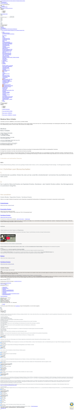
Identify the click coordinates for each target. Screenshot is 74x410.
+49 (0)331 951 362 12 (17, 281)
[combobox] (5, 17)
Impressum (4, 289)
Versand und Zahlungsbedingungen (8, 290)
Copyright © (4, 292)
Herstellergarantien (5, 288)
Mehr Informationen (34, 406)
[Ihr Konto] (1, 23)
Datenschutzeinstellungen (20, 407)
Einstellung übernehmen (12, 407)
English (4, 12)
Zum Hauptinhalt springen (4, 0)
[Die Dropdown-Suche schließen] (13, 17)
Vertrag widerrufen (3, 283)
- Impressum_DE (3, 408)
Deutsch (4, 11)
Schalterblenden (4, 203)
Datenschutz (4, 291)
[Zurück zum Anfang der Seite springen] (1, 309)
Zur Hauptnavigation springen (20, 0)
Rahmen (2, 256)
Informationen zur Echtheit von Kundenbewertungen (10, 293)
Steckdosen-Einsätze (5, 215)
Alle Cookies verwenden (4, 407)
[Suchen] (11, 17)
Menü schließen (4, 25)
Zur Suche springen (12, 0)
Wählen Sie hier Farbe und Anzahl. (6, 217)
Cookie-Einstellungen (3, 296)
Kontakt (3, 304)
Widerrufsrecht (4, 287)
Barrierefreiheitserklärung (6, 294)
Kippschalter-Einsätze (5, 209)
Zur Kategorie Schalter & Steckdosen (8, 33)
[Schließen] (0, 409)
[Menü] (1, 15)
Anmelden (2, 27)
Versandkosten (17, 305)
